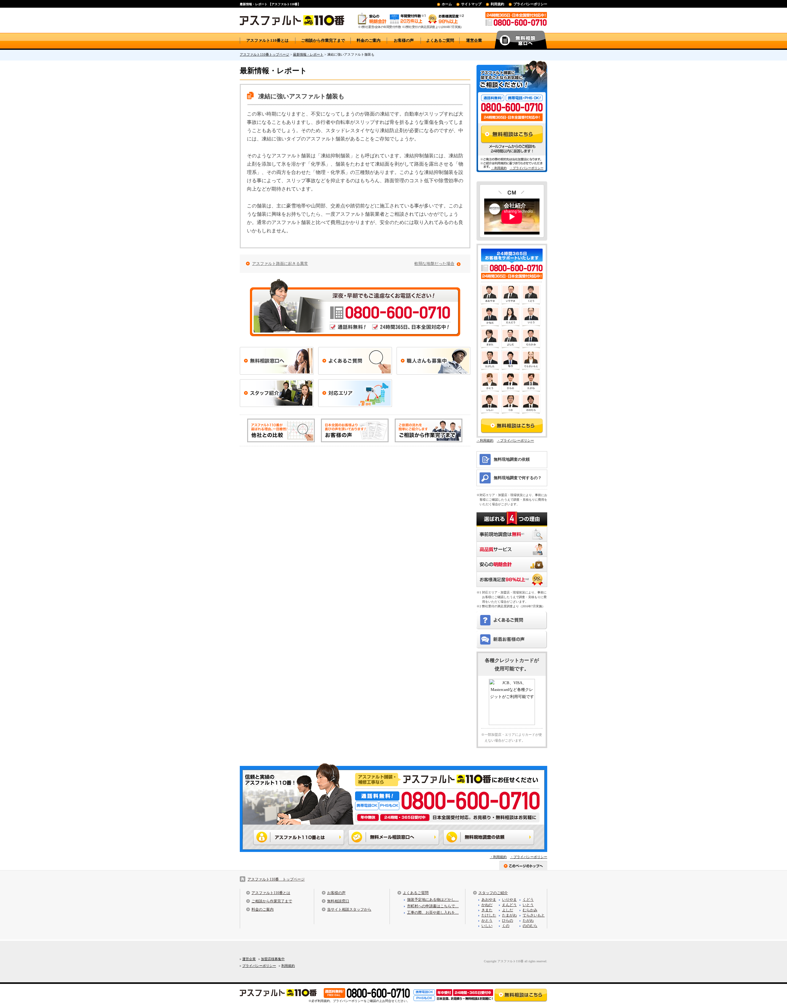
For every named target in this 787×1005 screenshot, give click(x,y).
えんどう (509, 905)
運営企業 (474, 40)
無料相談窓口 (338, 901)
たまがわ (509, 915)
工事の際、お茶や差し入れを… (433, 912)
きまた (486, 910)
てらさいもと (534, 915)
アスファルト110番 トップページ (276, 879)
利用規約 (497, 4)
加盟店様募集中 (273, 959)
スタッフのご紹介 (493, 893)
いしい (486, 926)
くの (505, 926)
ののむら (530, 926)
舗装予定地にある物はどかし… (433, 899)
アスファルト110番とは (267, 40)
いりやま (509, 899)
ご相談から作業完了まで (323, 40)
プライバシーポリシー (530, 4)
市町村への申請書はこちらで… (433, 906)
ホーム (447, 4)
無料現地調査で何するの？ (518, 477)
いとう (528, 905)
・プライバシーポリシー (527, 168)
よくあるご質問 (440, 40)
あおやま (488, 899)
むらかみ (530, 910)
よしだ (507, 910)
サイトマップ (471, 4)
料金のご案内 (369, 40)
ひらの (507, 920)
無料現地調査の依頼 (512, 459)
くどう (528, 899)
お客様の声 (404, 40)
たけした (488, 915)
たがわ (528, 920)
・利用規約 (499, 168)
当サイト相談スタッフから (349, 909)
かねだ (486, 905)
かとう (486, 920)
